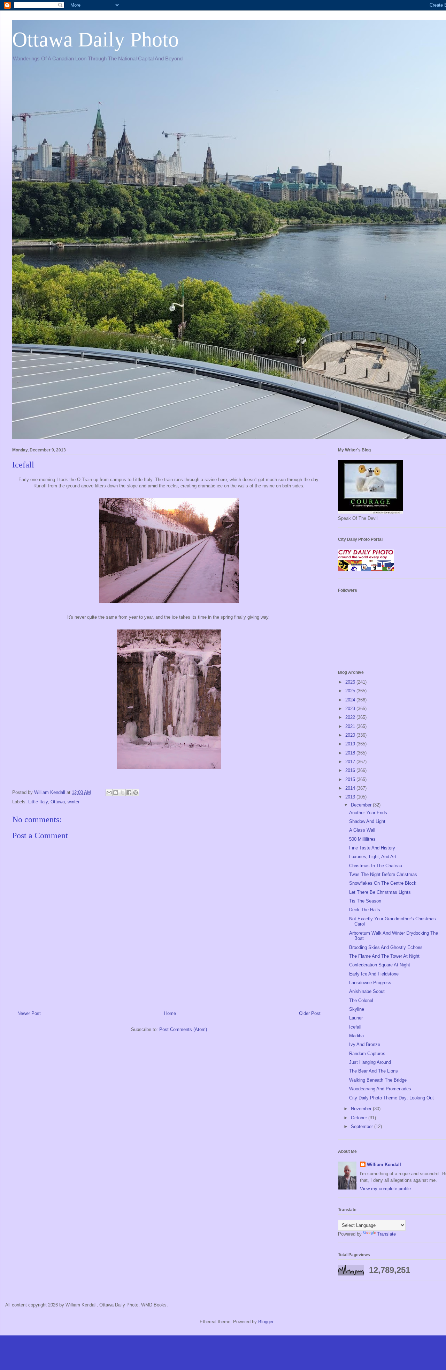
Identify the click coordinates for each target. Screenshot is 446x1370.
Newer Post (29, 1013)
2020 (350, 735)
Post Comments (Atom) (183, 1029)
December (362, 805)
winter (73, 801)
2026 (350, 682)
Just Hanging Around (370, 1062)
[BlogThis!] (115, 792)
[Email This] (109, 792)
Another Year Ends (368, 812)
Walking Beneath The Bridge (378, 1080)
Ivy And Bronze (364, 1044)
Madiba (356, 1035)
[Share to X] (122, 792)
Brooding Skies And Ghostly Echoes (386, 947)
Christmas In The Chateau (375, 865)
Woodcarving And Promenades (380, 1088)
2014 (350, 788)
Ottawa (58, 801)
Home (170, 1013)
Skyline (356, 1009)
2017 (350, 761)
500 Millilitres (362, 839)
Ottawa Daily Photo (95, 39)
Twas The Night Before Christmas (383, 874)
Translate (386, 1234)
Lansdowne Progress (370, 982)
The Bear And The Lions (373, 1071)
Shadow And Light (367, 821)
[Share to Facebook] (128, 792)
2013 (350, 797)
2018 (350, 753)
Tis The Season (365, 901)
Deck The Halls (364, 909)
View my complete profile (385, 1188)
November (362, 1108)
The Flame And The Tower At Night (384, 956)
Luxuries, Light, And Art (372, 856)
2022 (350, 717)
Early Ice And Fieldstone (374, 974)
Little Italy (38, 801)
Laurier (356, 1018)
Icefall (355, 1027)
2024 (350, 699)
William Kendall (384, 1164)
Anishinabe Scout (367, 991)
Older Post (310, 1013)
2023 (350, 708)
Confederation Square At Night (379, 964)
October (359, 1117)
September (362, 1126)
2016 (350, 770)
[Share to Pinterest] (135, 792)
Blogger (265, 1321)
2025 (350, 690)
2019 (350, 743)
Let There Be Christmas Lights (380, 892)
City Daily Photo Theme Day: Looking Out (391, 1097)
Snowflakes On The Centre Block (382, 883)
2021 (350, 726)
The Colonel (361, 1000)
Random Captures (367, 1053)
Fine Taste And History (372, 847)
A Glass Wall (362, 830)
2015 (350, 779)
